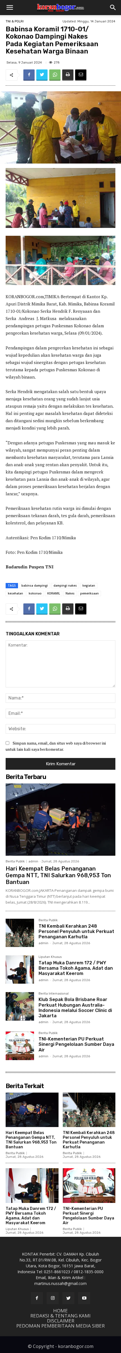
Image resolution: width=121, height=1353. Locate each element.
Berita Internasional (54, 993)
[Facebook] (29, 75)
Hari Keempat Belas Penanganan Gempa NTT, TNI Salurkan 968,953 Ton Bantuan (58, 875)
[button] (10, 7)
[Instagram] (53, 1298)
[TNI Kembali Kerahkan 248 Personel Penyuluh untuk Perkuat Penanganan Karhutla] (20, 933)
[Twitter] (42, 75)
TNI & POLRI (15, 21)
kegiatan (88, 585)
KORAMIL (53, 593)
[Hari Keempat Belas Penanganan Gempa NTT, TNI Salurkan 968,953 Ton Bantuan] (60, 819)
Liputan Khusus (50, 957)
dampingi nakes (65, 585)
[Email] (80, 75)
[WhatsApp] (54, 75)
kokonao (35, 593)
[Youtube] (84, 1298)
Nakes (70, 593)
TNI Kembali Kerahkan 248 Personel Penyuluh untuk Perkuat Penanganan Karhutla (76, 931)
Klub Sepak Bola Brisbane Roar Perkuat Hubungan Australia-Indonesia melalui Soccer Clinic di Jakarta (75, 1007)
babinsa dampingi (34, 585)
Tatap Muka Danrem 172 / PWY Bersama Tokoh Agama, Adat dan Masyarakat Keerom (76, 968)
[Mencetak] (67, 75)
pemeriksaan (89, 593)
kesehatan (15, 593)
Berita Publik (15, 861)
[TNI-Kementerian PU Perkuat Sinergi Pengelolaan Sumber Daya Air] (20, 1046)
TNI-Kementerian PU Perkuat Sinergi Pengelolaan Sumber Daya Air (76, 1044)
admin (33, 861)
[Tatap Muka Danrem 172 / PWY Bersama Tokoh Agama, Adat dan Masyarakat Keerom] (20, 969)
